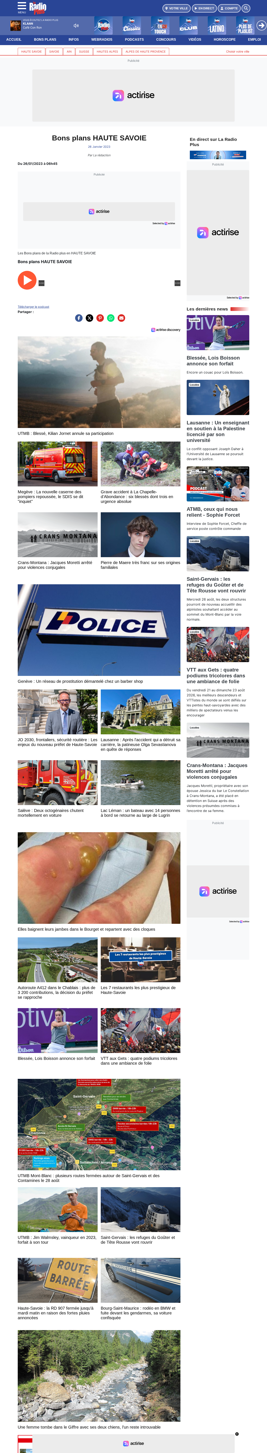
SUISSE (84, 51)
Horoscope (225, 39)
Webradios (101, 39)
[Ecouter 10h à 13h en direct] (218, 155)
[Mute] (76, 26)
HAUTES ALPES (107, 51)
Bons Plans (45, 39)
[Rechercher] (246, 8)
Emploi (254, 39)
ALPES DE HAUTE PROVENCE (146, 51)
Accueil (13, 39)
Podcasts (134, 39)
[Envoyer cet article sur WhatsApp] (110, 320)
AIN (69, 51)
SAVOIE (54, 51)
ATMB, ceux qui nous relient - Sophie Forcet (213, 512)
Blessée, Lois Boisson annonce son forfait (213, 360)
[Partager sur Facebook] (78, 320)
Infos (74, 39)
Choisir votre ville (237, 51)
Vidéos (195, 39)
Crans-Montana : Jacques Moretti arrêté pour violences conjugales (217, 771)
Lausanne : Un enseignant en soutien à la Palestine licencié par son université (218, 431)
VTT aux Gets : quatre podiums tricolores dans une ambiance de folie (216, 675)
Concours (166, 39)
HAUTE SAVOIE (31, 51)
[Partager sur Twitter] (88, 320)
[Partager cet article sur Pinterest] (99, 320)
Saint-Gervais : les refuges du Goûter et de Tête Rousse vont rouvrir (216, 584)
